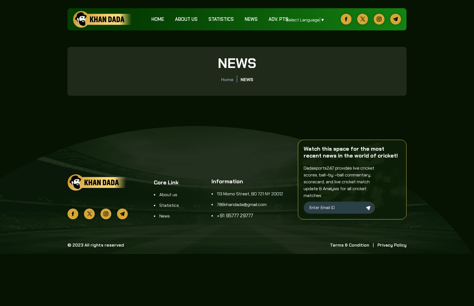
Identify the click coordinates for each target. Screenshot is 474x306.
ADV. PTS (278, 19)
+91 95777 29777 (235, 215)
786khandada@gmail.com (242, 204)
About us (186, 19)
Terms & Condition (349, 245)
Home (157, 19)
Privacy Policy (392, 245)
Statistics (221, 19)
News (251, 19)
